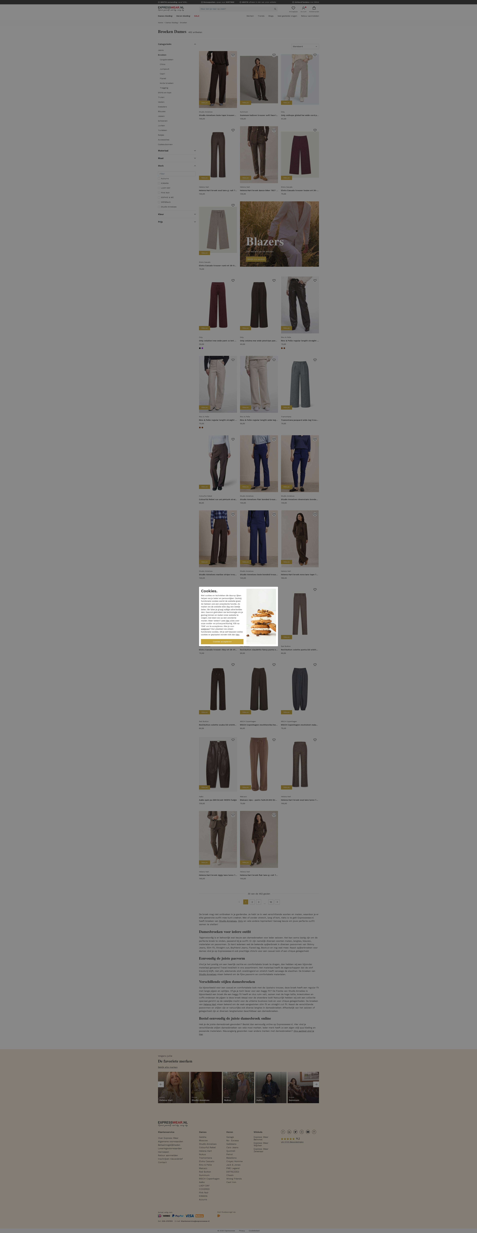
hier (228, 621)
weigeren (205, 629)
